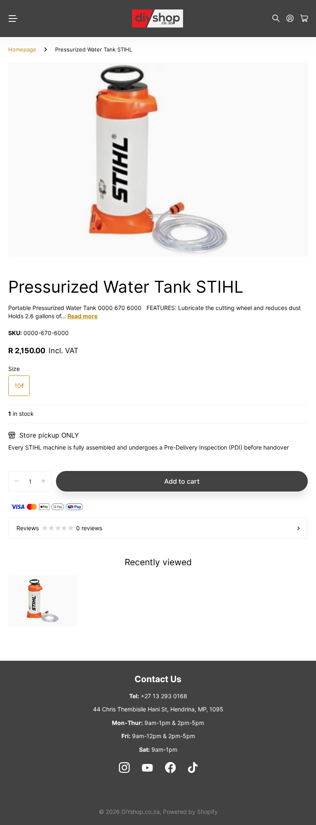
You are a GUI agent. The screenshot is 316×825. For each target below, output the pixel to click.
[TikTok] (193, 767)
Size (14, 368)
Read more (82, 315)
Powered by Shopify (190, 811)
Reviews (59, 527)
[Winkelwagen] (304, 19)
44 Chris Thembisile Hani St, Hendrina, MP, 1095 (158, 709)
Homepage (22, 49)
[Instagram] (123, 767)
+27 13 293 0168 (164, 695)
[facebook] (170, 767)
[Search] (276, 19)
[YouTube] (147, 767)
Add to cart (182, 481)
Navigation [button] (12, 18)
